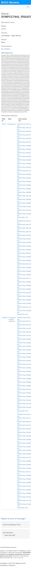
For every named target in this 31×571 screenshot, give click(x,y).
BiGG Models (10, 2)
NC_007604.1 (6, 49)
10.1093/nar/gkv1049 (17, 557)
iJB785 (3, 29)
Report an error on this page (13, 518)
